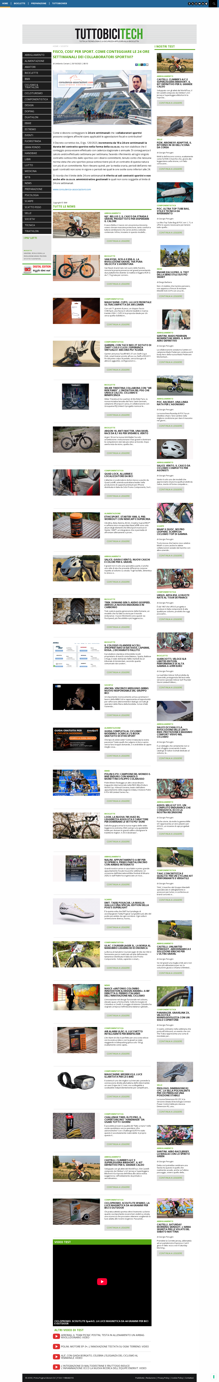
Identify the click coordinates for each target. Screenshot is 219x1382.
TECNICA (30, 225)
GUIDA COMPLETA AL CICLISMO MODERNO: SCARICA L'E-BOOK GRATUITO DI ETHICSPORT (123, 734)
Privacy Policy (163, 1378)
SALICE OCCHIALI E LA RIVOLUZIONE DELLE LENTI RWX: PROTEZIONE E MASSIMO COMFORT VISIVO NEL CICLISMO (174, 732)
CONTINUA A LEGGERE (118, 241)
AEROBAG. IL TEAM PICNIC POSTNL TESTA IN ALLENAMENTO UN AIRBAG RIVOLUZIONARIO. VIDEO (102, 1336)
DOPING (29, 111)
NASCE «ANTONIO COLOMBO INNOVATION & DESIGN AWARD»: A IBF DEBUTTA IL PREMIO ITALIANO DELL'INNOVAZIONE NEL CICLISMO (127, 992)
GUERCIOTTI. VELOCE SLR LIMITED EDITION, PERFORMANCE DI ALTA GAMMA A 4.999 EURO (171, 662)
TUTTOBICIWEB (59, 3)
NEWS (28, 183)
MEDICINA (30, 171)
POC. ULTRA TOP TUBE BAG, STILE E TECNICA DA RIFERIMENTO (173, 211)
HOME (5, 3)
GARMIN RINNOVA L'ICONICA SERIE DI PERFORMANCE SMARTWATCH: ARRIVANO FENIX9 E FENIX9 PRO (36, 253)
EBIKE (28, 123)
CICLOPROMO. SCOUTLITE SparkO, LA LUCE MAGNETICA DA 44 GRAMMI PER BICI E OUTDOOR (101, 1322)
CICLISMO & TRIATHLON (32, 86)
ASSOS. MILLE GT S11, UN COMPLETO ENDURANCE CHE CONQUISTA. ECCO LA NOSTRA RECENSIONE (174, 809)
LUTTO (29, 165)
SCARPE (29, 201)
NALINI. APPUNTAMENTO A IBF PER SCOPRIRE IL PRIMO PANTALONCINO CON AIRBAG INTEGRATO (125, 862)
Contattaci (189, 1378)
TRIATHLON (32, 231)
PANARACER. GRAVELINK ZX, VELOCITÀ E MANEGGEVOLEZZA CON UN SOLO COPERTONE (173, 1016)
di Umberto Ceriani (61, 63)
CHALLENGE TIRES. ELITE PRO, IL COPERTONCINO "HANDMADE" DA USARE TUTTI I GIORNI (124, 1120)
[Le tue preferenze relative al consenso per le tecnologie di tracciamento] (214, 1377)
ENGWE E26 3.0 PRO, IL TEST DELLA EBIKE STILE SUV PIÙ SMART (173, 275)
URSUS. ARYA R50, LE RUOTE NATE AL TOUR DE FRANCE (173, 596)
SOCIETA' (30, 219)
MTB (27, 177)
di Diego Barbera (164, 282)
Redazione (151, 1378)
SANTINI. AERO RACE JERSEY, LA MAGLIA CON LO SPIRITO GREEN (173, 1154)
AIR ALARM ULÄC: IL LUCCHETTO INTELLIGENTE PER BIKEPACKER (123, 1032)
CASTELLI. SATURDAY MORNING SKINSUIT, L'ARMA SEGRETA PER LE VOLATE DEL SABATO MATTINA (174, 1228)
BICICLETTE (19, 3)
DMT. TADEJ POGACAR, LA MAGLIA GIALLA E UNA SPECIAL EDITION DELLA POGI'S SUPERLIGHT (126, 905)
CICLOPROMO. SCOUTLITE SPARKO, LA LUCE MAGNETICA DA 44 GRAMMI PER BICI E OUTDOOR (127, 1205)
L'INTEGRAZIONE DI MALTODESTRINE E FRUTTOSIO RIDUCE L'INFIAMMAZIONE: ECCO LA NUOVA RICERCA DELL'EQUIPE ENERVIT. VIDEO (103, 1367)
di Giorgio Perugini (165, 152)
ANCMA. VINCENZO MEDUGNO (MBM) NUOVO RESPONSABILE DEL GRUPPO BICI (126, 691)
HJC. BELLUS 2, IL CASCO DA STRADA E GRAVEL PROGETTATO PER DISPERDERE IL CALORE (36, 242)
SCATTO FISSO (33, 207)
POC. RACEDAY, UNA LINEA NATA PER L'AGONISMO (172, 403)
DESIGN (29, 105)
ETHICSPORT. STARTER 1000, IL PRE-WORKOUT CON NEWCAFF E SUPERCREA (127, 518)
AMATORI (30, 67)
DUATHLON (31, 117)
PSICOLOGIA (32, 195)
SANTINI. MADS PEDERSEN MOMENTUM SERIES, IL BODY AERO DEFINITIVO (174, 338)
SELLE (28, 213)
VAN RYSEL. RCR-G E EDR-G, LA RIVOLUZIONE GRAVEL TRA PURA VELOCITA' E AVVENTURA (123, 262)
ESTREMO (30, 129)
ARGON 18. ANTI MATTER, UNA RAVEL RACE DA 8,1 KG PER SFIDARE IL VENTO (126, 432)
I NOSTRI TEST (164, 46)
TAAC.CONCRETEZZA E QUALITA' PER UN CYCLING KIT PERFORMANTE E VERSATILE (175, 876)
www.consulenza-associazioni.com (72, 189)
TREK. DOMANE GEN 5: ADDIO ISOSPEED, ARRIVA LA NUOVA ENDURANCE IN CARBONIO (127, 605)
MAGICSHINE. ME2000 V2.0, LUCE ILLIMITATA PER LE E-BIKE (123, 1075)
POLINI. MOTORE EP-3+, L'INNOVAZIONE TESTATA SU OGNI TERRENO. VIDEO (105, 1346)
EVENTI (29, 135)
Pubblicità (139, 1378)
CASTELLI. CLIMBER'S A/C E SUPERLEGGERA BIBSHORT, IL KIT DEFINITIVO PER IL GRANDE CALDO (124, 1162)
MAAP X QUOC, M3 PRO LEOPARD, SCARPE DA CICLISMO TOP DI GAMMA (172, 532)
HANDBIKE (31, 153)
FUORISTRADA (33, 141)
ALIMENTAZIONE (34, 61)
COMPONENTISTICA (36, 99)
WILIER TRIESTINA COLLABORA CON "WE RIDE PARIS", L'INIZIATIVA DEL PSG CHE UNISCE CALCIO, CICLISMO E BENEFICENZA (128, 391)
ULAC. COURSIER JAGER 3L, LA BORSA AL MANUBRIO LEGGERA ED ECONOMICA (127, 947)
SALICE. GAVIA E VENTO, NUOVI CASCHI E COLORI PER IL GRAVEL (127, 561)
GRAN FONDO (32, 147)
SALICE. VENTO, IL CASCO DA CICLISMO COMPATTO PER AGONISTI (173, 468)
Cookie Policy (177, 1378)
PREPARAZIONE (38, 3)
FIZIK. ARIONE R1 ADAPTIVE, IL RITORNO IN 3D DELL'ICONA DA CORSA (174, 145)
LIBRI (28, 159)
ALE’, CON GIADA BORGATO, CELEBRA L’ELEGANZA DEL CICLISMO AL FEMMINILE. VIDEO (99, 1357)
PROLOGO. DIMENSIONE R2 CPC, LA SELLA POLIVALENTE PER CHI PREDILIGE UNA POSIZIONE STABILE (173, 1092)
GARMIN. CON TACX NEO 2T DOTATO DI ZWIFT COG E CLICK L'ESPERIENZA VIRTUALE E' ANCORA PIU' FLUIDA (127, 347)
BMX (27, 79)
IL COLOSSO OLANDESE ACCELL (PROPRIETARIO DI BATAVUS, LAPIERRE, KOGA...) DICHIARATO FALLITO (127, 648)
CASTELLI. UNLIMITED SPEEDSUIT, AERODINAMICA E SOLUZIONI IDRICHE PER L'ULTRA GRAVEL (174, 950)
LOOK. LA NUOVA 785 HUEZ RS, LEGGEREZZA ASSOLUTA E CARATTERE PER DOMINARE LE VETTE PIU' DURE (126, 819)
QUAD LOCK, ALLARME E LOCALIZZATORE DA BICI (118, 475)
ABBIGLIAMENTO (34, 55)
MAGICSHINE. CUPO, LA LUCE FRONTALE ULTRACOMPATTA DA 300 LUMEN (127, 303)
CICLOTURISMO (34, 93)
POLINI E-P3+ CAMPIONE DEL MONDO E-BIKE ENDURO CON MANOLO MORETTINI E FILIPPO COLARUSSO (127, 776)
